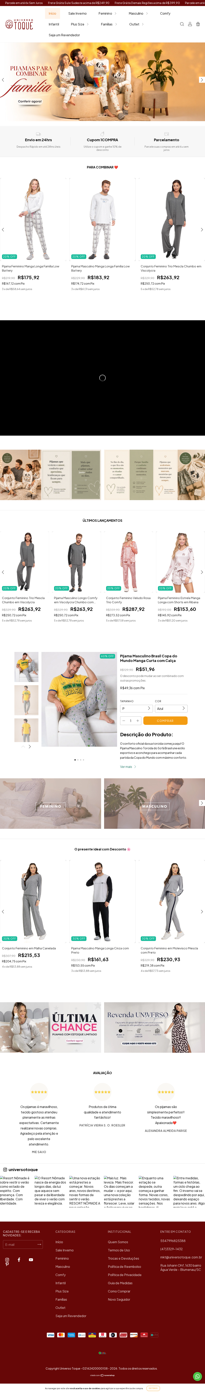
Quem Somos (118, 1242)
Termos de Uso (119, 1250)
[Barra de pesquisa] (182, 24)
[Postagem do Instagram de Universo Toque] (16, 1192)
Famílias (107, 24)
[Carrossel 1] (50, 803)
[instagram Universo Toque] (7, 1260)
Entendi (153, 1388)
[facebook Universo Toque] (19, 1260)
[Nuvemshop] (102, 1375)
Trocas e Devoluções (123, 1258)
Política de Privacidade (125, 1275)
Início (52, 13)
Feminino (105, 13)
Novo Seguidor (119, 1299)
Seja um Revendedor (64, 35)
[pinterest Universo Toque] (7, 1264)
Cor (158, 701)
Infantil (54, 24)
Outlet (134, 24)
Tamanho (127, 701)
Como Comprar (119, 1291)
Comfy (165, 13)
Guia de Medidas (120, 1283)
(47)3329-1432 (171, 1249)
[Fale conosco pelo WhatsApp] (197, 1376)
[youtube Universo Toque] (31, 1260)
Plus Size (77, 24)
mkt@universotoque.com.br (181, 1257)
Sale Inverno (77, 13)
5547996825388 (173, 1241)
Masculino (136, 13)
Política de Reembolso (124, 1266)
